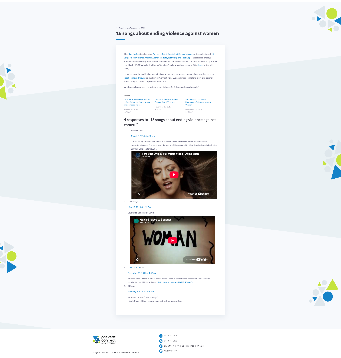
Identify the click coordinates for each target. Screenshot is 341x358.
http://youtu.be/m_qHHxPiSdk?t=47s (175, 282)
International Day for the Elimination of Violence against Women (198, 102)
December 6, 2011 (137, 28)
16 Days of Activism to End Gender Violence (173, 54)
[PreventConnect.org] (114, 340)
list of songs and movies (135, 77)
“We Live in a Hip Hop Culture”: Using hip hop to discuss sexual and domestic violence (137, 102)
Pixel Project (134, 54)
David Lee (123, 28)
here (200, 65)
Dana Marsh (134, 267)
